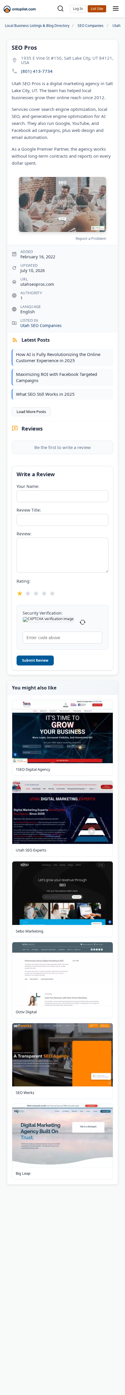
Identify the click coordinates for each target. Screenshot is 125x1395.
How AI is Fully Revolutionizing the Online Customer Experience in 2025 (58, 357)
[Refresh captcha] (82, 622)
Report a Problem (91, 238)
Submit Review (35, 660)
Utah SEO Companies (41, 325)
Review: (24, 534)
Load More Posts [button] (31, 411)
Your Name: (28, 486)
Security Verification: (43, 613)
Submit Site (97, 9)
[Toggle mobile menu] (115, 9)
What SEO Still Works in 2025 (45, 394)
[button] (78, 9)
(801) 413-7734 (37, 71)
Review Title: (29, 510)
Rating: (24, 581)
